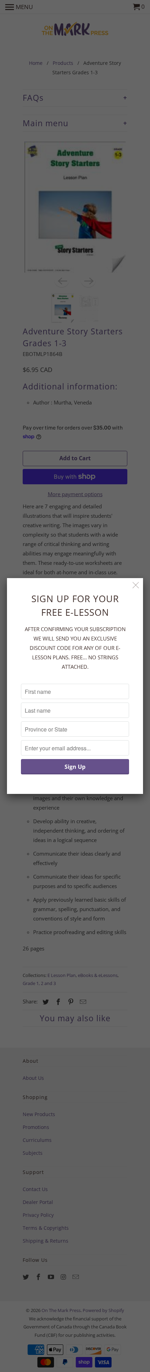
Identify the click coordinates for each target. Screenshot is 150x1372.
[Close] (136, 585)
